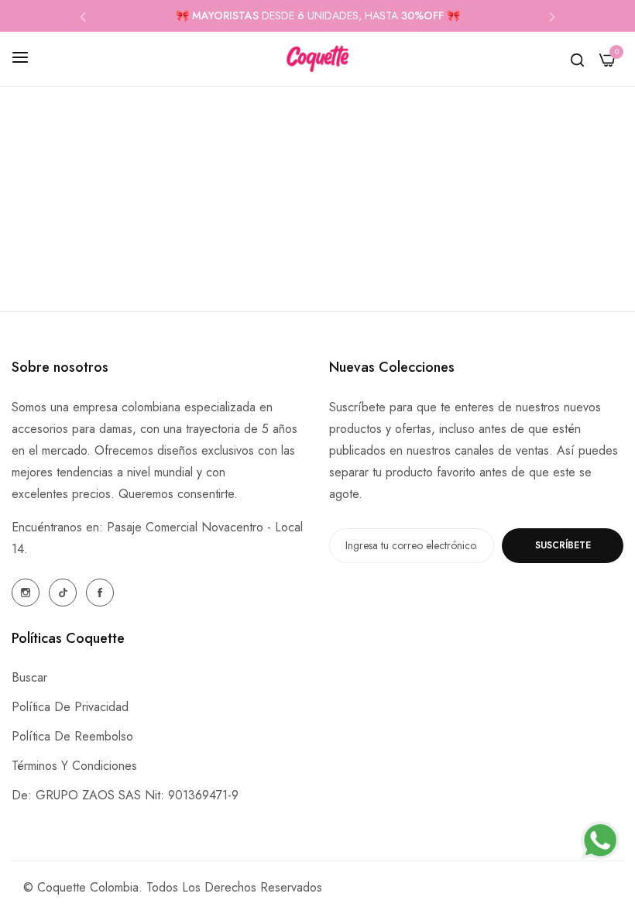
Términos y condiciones (74, 766)
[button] (82, 16)
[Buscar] (577, 59)
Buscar (29, 677)
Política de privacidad (70, 707)
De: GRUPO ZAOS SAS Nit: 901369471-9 (125, 795)
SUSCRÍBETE (563, 545)
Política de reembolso (72, 736)
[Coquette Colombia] (317, 58)
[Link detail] (25, 592)
